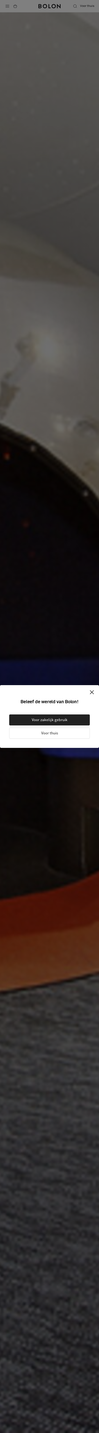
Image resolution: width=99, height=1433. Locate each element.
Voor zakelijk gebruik (49, 720)
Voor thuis (49, 733)
